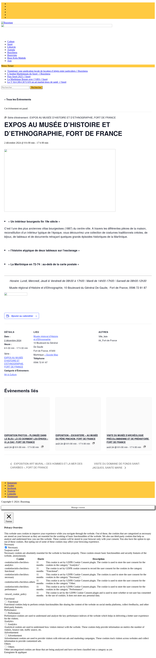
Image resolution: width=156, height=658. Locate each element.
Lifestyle (11, 47)
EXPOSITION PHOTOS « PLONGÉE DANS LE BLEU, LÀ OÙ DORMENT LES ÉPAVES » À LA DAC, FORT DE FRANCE (26, 439)
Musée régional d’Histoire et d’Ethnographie (46, 338)
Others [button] (7, 643)
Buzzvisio (12, 55)
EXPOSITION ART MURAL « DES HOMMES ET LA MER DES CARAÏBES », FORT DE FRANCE (46, 465)
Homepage (12, 496)
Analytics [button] (8, 621)
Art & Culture (10, 374)
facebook (11, 488)
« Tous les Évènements (17, 99)
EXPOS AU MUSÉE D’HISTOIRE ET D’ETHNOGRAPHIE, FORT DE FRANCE (14, 362)
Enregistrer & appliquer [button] (15, 652)
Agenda (11, 49)
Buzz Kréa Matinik (16, 58)
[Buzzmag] (78, 22)
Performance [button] (10, 610)
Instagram (12, 483)
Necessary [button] (9, 544)
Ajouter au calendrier (22, 315)
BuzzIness (12, 52)
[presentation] (26, 414)
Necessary (13, 547)
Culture (10, 41)
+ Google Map (51, 354)
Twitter (10, 485)
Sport (9, 44)
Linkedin (11, 493)
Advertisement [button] (11, 632)
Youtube (11, 491)
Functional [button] (9, 598)
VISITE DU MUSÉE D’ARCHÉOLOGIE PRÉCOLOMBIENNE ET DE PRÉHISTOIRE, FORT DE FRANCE (128, 439)
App (9, 60)
